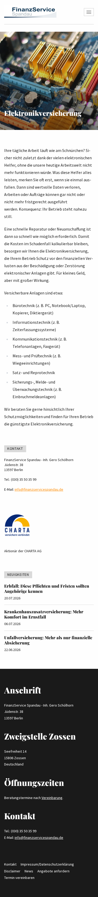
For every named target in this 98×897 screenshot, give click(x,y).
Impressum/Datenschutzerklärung (47, 864)
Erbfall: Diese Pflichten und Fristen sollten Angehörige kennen (46, 588)
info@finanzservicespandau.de (39, 489)
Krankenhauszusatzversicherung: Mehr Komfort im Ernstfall (43, 614)
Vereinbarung (52, 797)
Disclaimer (12, 871)
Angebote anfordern (53, 871)
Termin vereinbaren (19, 877)
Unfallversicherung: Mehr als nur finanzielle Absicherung (48, 640)
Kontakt (10, 864)
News (29, 871)
